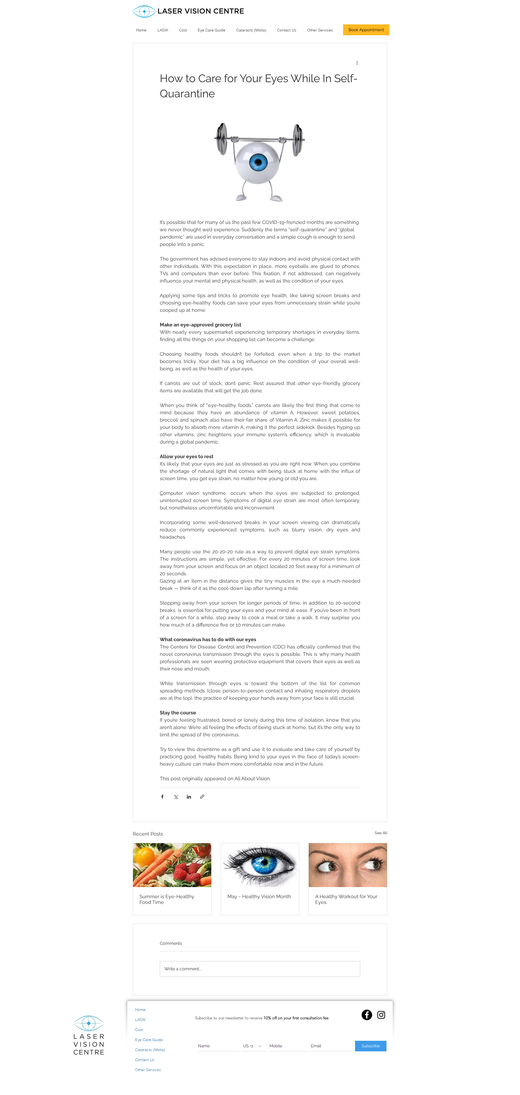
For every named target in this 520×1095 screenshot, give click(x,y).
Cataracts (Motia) (150, 1049)
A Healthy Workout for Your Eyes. (346, 899)
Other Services (148, 1069)
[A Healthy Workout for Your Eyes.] (348, 865)
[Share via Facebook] (162, 796)
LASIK (140, 1019)
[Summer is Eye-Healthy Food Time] (172, 865)
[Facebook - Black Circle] (367, 1015)
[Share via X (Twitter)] (175, 796)
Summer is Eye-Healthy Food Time (166, 899)
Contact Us (144, 1059)
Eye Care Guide (149, 1039)
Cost (139, 1029)
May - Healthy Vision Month (259, 896)
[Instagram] (381, 1015)
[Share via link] (202, 796)
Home (140, 1009)
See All (381, 833)
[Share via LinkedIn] (188, 796)
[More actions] (357, 62)
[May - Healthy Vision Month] (260, 865)
